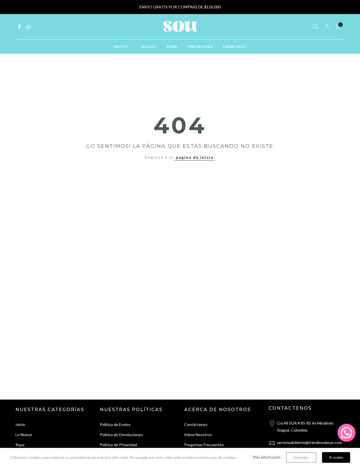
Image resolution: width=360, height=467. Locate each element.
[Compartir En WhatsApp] (28, 26)
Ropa (19, 444)
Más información (266, 457)
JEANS (172, 46)
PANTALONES (200, 46)
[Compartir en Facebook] (19, 26)
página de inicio (195, 157)
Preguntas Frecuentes (204, 444)
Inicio (20, 424)
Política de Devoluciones (121, 434)
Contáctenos (196, 424)
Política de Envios (115, 424)
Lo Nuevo (23, 434)
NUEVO (121, 46)
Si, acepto (336, 457)
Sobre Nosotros (198, 434)
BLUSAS (148, 46)
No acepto (301, 457)
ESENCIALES (234, 46)
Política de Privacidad (118, 444)
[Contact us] (347, 433)
